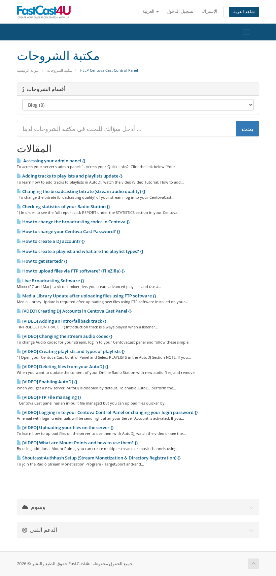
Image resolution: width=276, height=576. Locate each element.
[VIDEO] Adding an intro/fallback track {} (63, 321)
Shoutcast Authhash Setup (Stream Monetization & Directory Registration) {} (101, 458)
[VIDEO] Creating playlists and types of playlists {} (73, 351)
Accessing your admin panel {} (53, 161)
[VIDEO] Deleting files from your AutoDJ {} (64, 366)
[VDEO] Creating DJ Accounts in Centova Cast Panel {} (76, 311)
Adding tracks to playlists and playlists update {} (72, 176)
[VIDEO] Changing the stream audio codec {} (66, 336)
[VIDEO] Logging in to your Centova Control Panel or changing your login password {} (109, 412)
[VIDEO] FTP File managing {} (51, 397)
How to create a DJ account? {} (53, 241)
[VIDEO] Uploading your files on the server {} (67, 427)
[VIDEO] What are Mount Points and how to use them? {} (79, 443)
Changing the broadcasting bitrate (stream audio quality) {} (83, 191)
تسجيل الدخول (180, 11)
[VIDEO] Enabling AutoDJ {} (49, 382)
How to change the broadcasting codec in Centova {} (75, 222)
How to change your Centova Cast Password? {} (70, 231)
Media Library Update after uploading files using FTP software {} (88, 296)
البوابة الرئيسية (28, 70)
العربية (149, 11)
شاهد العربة (244, 11)
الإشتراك (209, 11)
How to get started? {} (44, 261)
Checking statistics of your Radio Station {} (65, 206)
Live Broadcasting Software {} (52, 281)
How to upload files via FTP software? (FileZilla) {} (73, 271)
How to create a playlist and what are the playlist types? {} (82, 251)
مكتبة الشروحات (59, 70)
